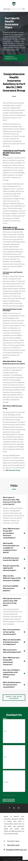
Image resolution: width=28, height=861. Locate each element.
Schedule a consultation (11, 58)
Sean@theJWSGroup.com (16, 850)
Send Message (8, 800)
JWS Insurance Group (13, 470)
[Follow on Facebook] (9, 808)
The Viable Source (20, 858)
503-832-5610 (13, 845)
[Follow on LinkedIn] (14, 808)
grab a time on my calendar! (14, 697)
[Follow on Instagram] (19, 808)
